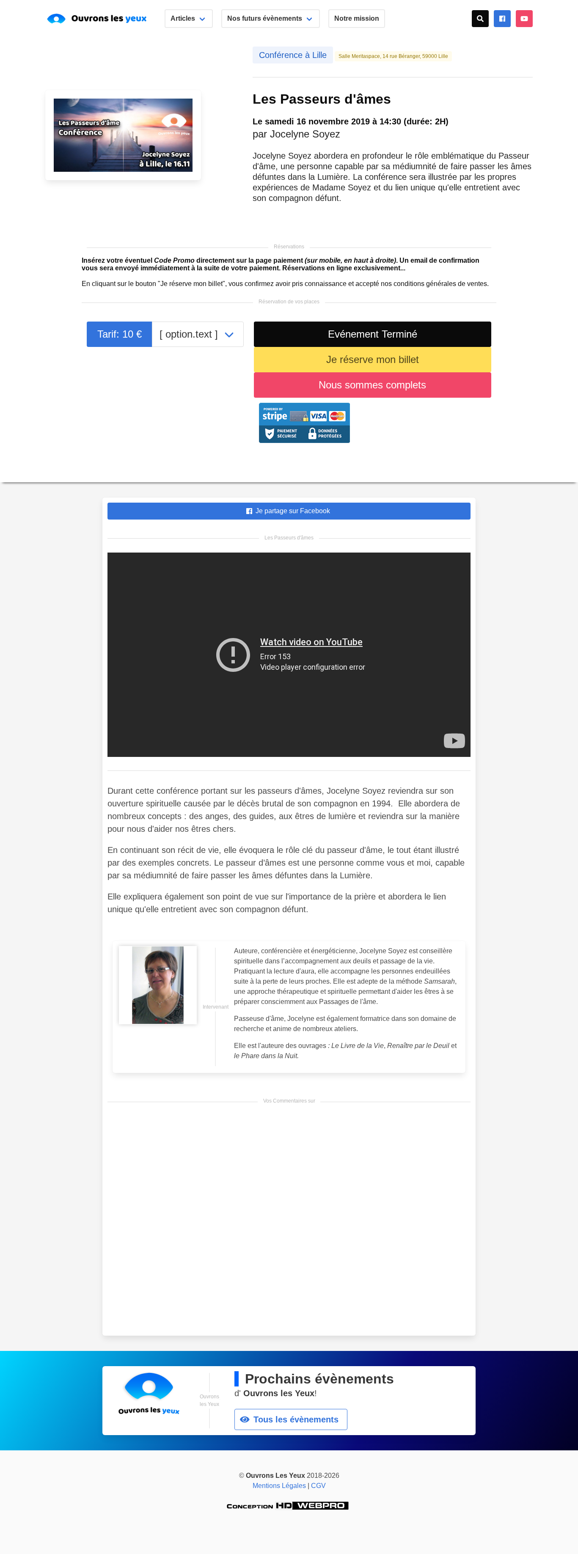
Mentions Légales (279, 1485)
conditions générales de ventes (440, 283)
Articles (183, 18)
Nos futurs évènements (264, 18)
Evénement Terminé (372, 334)
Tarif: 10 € (119, 334)
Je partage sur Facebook (290, 510)
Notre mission (356, 18)
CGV (318, 1485)
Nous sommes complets (372, 385)
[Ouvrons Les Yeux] (102, 18)
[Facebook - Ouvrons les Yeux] (502, 18)
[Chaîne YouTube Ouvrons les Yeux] (524, 18)
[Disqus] (289, 1222)
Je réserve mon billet (372, 359)
